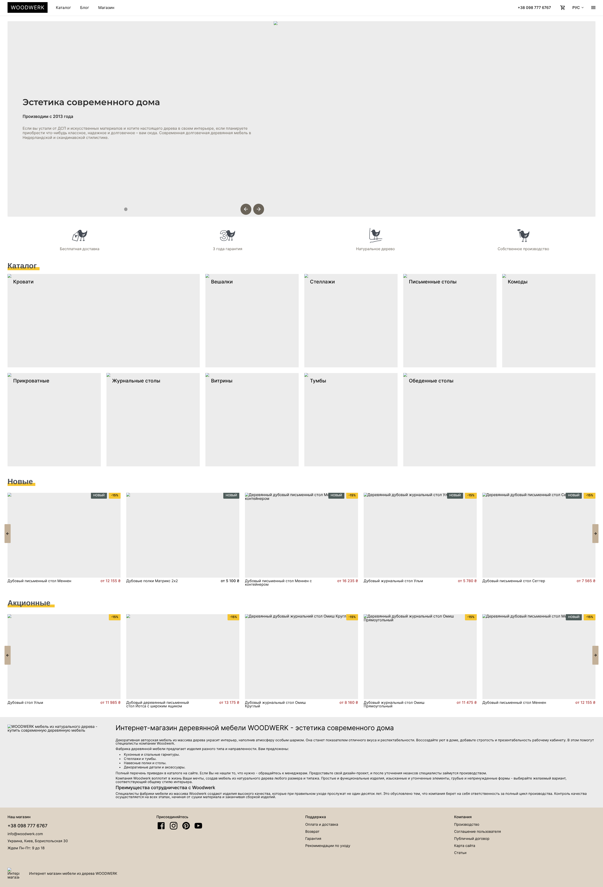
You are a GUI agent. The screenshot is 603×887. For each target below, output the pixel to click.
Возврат (312, 831)
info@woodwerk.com (25, 834)
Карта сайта (464, 845)
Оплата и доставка (321, 824)
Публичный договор (471, 838)
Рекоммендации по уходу (327, 845)
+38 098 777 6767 (27, 826)
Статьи (460, 852)
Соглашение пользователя (477, 831)
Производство (466, 824)
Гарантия (313, 838)
